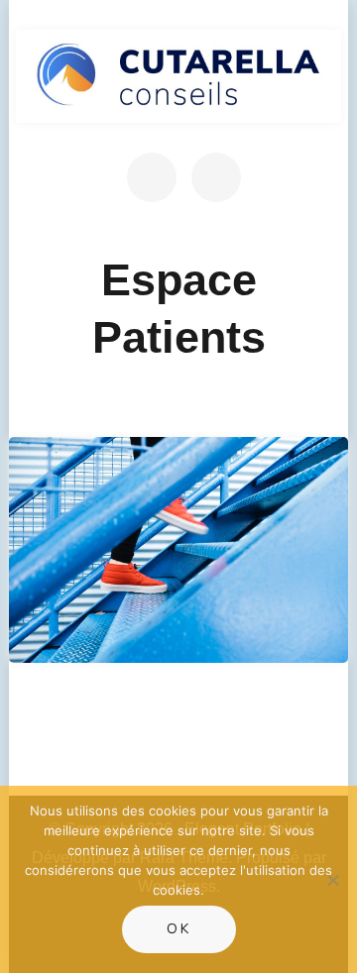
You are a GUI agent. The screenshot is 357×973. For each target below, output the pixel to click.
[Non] (332, 880)
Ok (179, 928)
